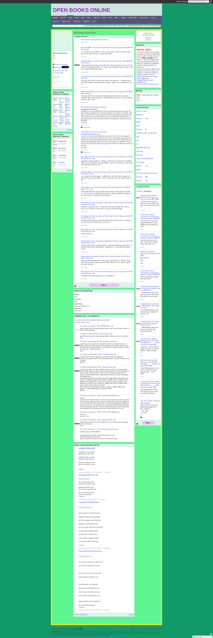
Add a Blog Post (81, 614)
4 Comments (107, 472)
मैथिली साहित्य (155, 199)
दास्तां (137, 137)
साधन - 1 (138, 99)
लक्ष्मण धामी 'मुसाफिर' (86, 47)
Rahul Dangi (89, 336)
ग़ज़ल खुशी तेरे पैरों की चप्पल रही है (89, 109)
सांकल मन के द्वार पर (141, 111)
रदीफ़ (102, 631)
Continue (81, 469)
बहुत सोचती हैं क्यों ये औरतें (143, 148)
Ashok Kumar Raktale (147, 215)
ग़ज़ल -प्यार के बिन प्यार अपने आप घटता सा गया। (90, 551)
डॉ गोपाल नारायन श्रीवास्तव (109, 395)
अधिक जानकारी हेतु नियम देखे (151, 60)
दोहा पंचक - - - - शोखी (142, 118)
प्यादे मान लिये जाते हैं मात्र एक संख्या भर (147, 173)
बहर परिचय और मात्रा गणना (119, 631)
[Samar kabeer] (61, 100)
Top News (139, 191)
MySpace (58, 67)
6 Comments (106, 548)
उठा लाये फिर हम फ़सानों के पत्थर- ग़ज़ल (90, 134)
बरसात (138, 126)
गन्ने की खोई (139, 151)
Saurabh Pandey (86, 61)
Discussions (56, 73)
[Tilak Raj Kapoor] (56, 124)
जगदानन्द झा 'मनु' (144, 252)
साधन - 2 (138, 101)
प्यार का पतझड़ (140, 162)
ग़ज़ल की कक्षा (61, 162)
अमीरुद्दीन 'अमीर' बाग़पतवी (87, 92)
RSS (75, 286)
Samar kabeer (85, 76)
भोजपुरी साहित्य (152, 344)
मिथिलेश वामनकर (105, 326)
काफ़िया (108, 631)
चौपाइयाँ (138, 122)
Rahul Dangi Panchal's (109, 47)
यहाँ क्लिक (151, 65)
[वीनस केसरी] (61, 124)
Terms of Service (156, 629)
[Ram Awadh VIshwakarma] (61, 118)
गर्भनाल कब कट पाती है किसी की (144, 158)
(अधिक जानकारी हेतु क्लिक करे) (146, 77)
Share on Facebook (61, 64)
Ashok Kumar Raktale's (149, 288)
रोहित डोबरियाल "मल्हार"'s (149, 306)
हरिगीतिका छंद (140, 115)
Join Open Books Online (82, 322)
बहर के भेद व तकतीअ (135, 631)
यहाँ (139, 82)
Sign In (185, 1)
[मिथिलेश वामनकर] (67, 118)
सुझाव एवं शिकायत (62, 141)
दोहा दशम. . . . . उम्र (142, 166)
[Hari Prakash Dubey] (67, 100)
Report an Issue (144, 629)
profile (105, 39)
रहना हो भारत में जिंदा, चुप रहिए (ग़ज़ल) (146, 133)
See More (84, 122)
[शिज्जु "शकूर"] (56, 112)
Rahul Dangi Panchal (87, 39)
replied (153, 195)
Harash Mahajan (104, 334)
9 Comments (102, 499)
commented (96, 47)
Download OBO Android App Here (148, 84)
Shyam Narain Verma (147, 271)
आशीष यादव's (144, 341)
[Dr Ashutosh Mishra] (61, 112)
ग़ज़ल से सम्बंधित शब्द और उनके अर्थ (89, 631)
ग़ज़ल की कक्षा (65, 631)
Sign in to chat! (197, 636)
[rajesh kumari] (56, 118)
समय (137, 140)
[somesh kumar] (56, 106)
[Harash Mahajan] (67, 112)
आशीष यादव (143, 360)
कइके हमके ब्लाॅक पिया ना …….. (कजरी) (149, 341)
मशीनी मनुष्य (139, 155)
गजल (141, 199)
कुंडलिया (138, 169)
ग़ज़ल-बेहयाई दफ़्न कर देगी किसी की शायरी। (89, 502)
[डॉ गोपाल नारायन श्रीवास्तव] (61, 106)
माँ (136, 144)
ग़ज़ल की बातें (74, 631)
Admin (66, 629)
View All (69, 130)
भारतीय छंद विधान (62, 155)
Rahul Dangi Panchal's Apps (61, 87)
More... (104, 285)
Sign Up (179, 1)
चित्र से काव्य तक (62, 148)
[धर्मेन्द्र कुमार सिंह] (67, 124)
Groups (55, 77)
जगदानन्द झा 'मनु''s (145, 197)
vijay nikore (144, 401)
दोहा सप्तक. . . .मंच (141, 129)
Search (211, 1)
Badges (134, 629)
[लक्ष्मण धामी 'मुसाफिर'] (67, 106)
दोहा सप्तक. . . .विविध (142, 177)
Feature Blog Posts (58, 70)
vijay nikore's (146, 323)
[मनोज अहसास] (56, 100)
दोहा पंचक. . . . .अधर (142, 180)
